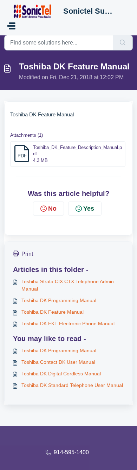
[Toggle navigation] (11, 26)
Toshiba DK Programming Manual (58, 300)
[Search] (123, 42)
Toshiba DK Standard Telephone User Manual (72, 385)
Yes (88, 208)
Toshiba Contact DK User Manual (58, 362)
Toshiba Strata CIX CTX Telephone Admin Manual (67, 285)
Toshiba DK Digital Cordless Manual (61, 373)
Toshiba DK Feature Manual (52, 312)
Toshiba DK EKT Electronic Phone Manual (68, 323)
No (52, 208)
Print (27, 254)
